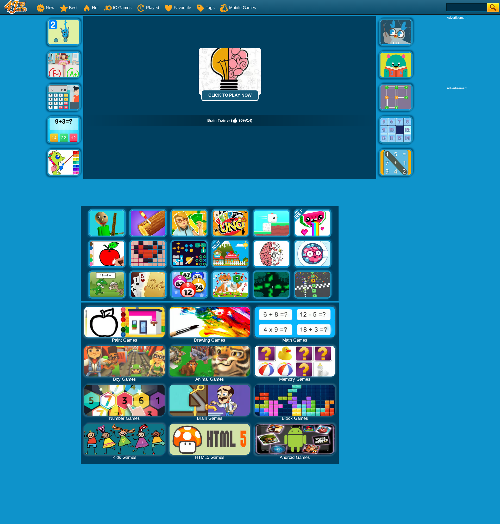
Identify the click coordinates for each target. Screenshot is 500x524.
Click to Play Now (230, 95)
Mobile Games (242, 7)
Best (73, 7)
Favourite (182, 7)
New (50, 7)
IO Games (122, 7)
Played (152, 7)
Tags (210, 7)
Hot (95, 7)
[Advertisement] (23, 94)
